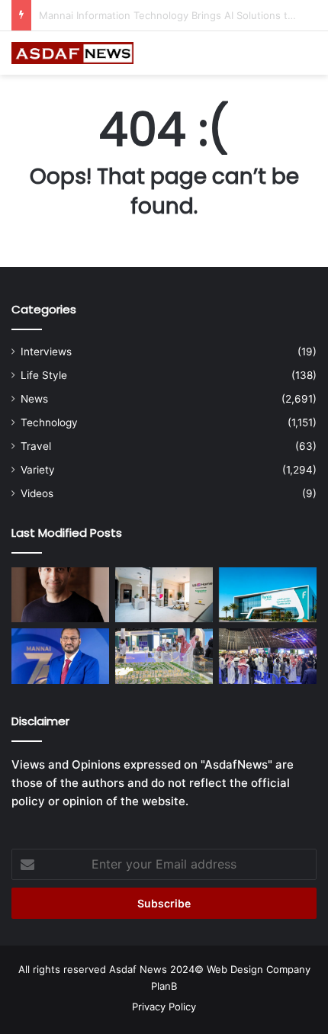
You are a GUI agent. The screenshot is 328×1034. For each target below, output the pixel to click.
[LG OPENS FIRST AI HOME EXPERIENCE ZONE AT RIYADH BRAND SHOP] (164, 594)
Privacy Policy (164, 1006)
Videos (37, 493)
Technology (49, 422)
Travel (36, 446)
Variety (38, 470)
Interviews (46, 351)
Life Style (44, 375)
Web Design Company (258, 969)
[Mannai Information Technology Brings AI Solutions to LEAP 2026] (60, 655)
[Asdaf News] (72, 53)
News (34, 399)
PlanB (164, 986)
